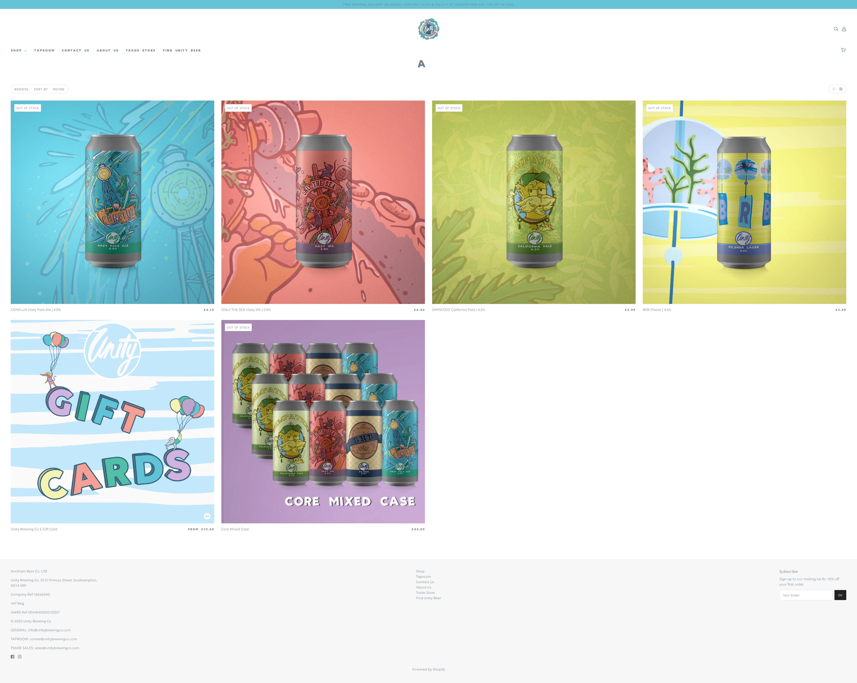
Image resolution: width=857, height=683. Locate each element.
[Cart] (844, 51)
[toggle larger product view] (832, 89)
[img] (836, 29)
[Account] (844, 29)
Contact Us (425, 582)
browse (21, 89)
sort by (41, 89)
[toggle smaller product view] (841, 89)
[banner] (428, 29)
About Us (423, 587)
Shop (420, 571)
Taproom (423, 577)
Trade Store (425, 593)
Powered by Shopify (428, 669)
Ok (840, 595)
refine (59, 89)
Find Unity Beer (428, 598)
